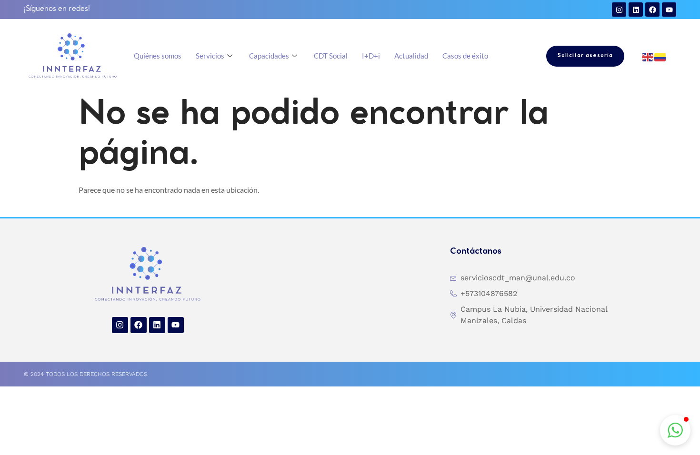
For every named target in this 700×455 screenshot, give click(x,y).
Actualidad (411, 55)
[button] (675, 430)
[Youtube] (669, 9)
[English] (648, 55)
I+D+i (371, 55)
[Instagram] (619, 9)
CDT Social (331, 55)
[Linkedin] (636, 9)
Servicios (210, 55)
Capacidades (269, 55)
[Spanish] (660, 55)
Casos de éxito (465, 55)
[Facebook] (652, 9)
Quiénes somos (157, 55)
